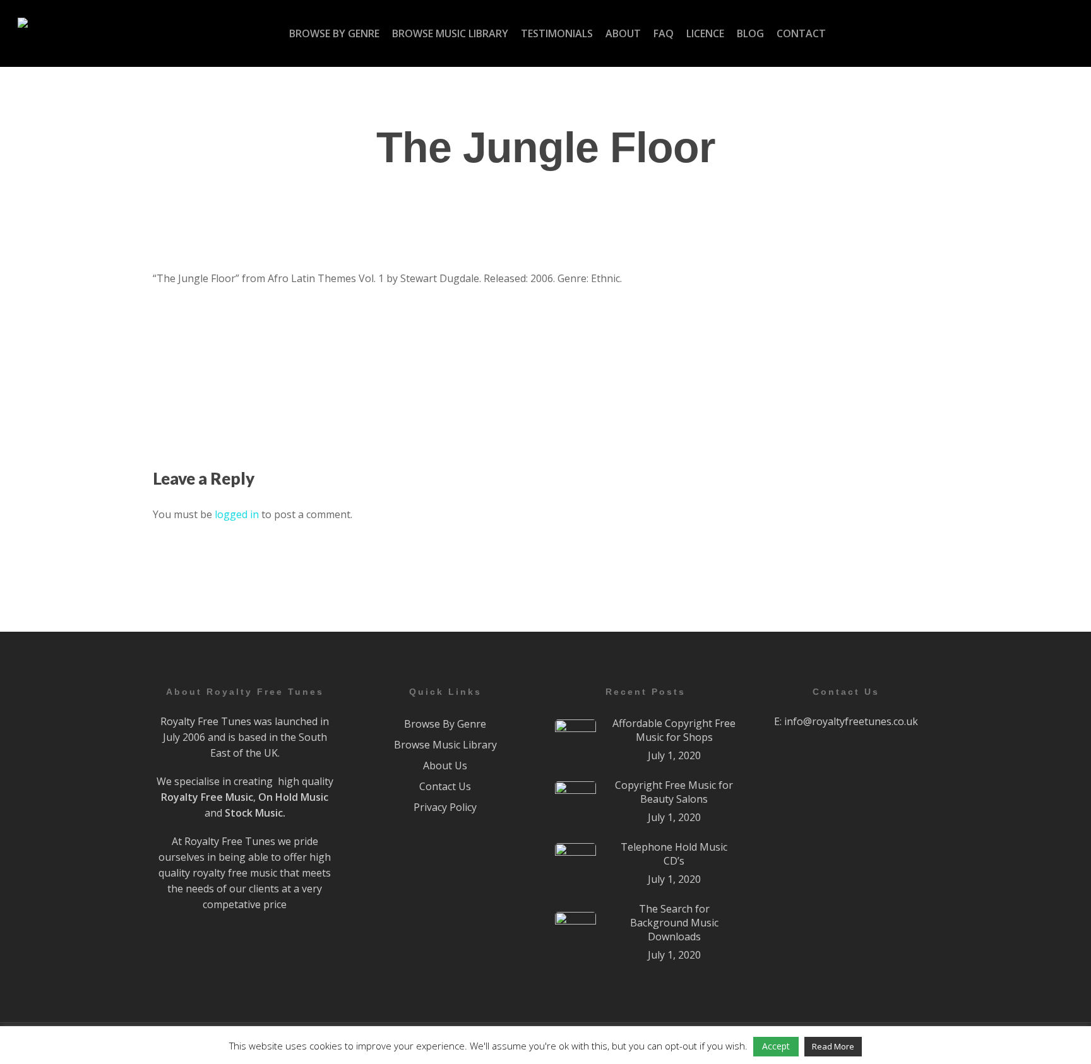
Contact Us (445, 786)
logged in (237, 514)
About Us (445, 765)
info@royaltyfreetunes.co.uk (851, 721)
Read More (833, 1046)
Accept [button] (776, 1046)
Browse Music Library (445, 745)
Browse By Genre (445, 724)
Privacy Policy (445, 807)
